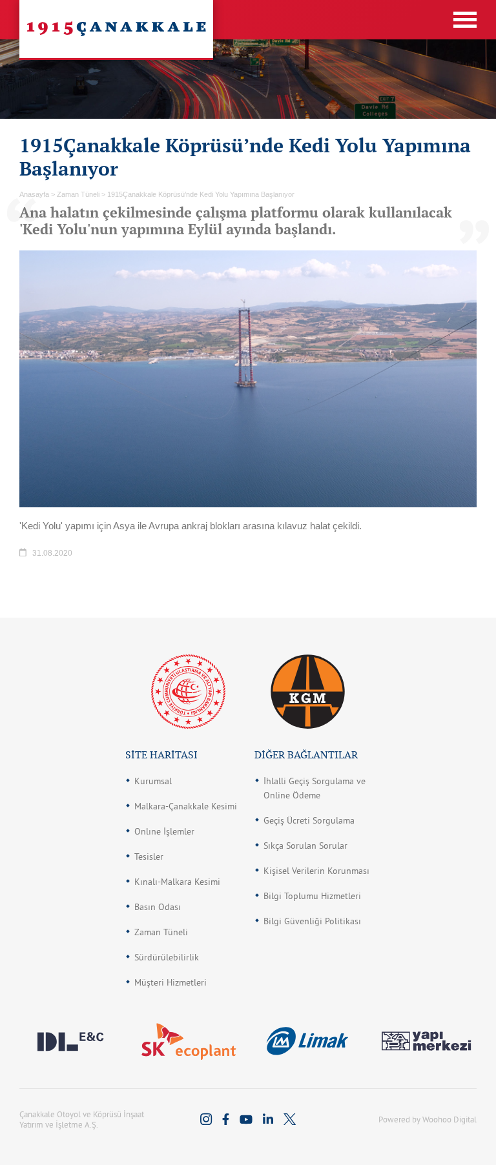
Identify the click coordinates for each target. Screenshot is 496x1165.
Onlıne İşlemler (164, 831)
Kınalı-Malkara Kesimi (177, 881)
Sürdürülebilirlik (166, 957)
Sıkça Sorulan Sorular (305, 845)
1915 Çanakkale (116, 29)
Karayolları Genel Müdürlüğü (308, 691)
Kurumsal (153, 781)
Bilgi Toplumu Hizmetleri (312, 896)
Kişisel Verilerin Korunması (316, 870)
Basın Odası (157, 907)
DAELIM (70, 1041)
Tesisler (148, 856)
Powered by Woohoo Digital (427, 1119)
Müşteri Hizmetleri (170, 982)
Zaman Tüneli (161, 932)
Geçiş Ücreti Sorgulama (309, 820)
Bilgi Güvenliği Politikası (312, 921)
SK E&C (189, 1041)
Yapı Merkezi (426, 1041)
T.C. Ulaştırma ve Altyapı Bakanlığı (188, 691)
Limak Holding (307, 1041)
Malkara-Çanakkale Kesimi (185, 806)
